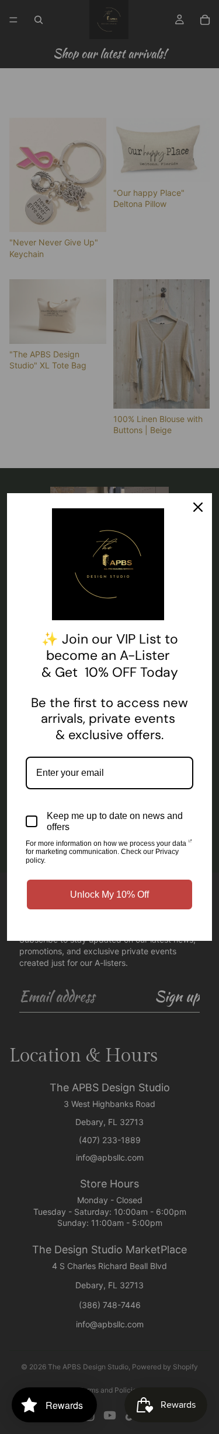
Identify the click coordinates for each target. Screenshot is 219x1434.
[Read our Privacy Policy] (190, 845)
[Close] (198, 507)
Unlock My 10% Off (109, 894)
